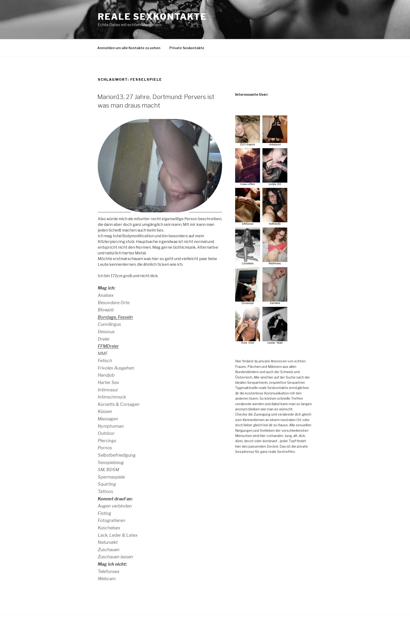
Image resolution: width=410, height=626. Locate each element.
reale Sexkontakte (152, 16)
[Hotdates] (262, 230)
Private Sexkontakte (186, 48)
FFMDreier (108, 346)
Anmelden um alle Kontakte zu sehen (128, 48)
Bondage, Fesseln (115, 317)
